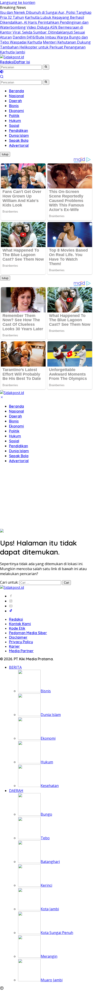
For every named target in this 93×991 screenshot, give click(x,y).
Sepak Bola (18, 456)
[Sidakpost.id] (12, 57)
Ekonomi (16, 426)
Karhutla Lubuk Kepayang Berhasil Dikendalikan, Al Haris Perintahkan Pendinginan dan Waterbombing (44, 22)
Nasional (16, 411)
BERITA (15, 667)
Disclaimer (18, 637)
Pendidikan (18, 446)
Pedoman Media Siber (28, 633)
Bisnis (14, 421)
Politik (14, 431)
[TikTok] (11, 610)
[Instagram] (11, 601)
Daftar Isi (22, 62)
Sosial (14, 441)
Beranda (16, 406)
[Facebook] (11, 596)
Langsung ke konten (17, 2)
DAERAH (16, 790)
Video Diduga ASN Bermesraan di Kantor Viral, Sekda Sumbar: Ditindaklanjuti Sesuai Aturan (42, 32)
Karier (14, 646)
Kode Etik (17, 628)
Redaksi (7, 62)
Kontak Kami (20, 624)
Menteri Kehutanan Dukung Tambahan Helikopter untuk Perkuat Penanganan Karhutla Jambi (45, 47)
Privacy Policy (21, 642)
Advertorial (19, 461)
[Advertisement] (46, 496)
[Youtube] (11, 605)
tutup (5, 154)
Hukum (15, 436)
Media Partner (21, 651)
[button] (46, 67)
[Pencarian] (2, 77)
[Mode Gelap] (2, 72)
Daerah (15, 416)
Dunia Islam (19, 451)
